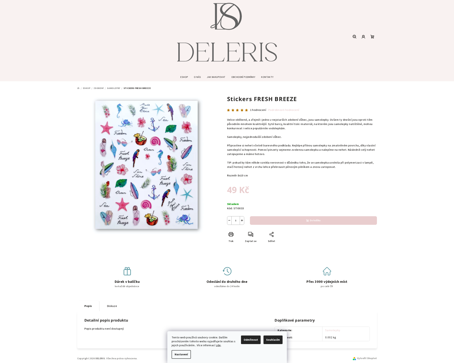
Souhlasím (273, 340)
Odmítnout (251, 340)
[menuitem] (184, 77)
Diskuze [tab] (112, 306)
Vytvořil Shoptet (367, 358)
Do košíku (315, 220)
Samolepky (332, 330)
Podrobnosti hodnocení (283, 110)
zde (218, 345)
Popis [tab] (88, 306)
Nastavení (181, 354)
